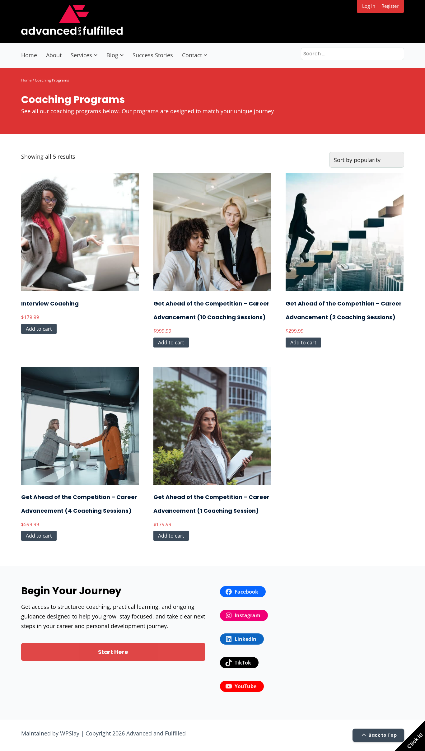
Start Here (113, 652)
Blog (112, 55)
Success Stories (153, 55)
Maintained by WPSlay (50, 733)
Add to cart (39, 328)
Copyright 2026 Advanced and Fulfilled (136, 733)
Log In (368, 6)
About (54, 55)
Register (390, 6)
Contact (192, 55)
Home (29, 55)
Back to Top (382, 735)
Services (81, 55)
